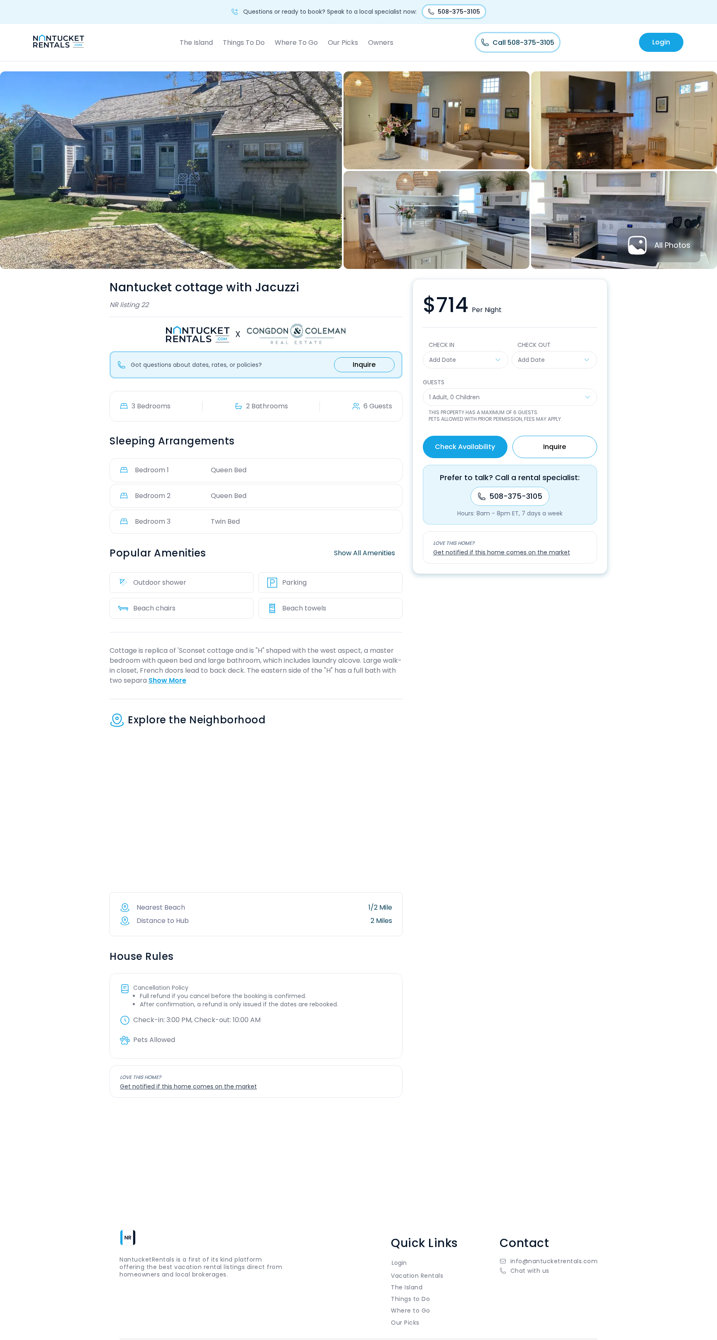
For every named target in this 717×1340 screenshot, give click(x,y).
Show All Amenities (364, 553)
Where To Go (296, 42)
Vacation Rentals (417, 1276)
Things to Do (410, 1299)
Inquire (364, 364)
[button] (549, 1270)
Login (661, 42)
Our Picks (343, 42)
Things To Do (244, 42)
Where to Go (410, 1310)
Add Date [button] (442, 360)
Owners (380, 42)
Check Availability (465, 447)
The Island (196, 42)
